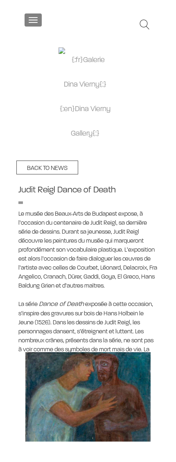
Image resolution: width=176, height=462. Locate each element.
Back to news (47, 168)
